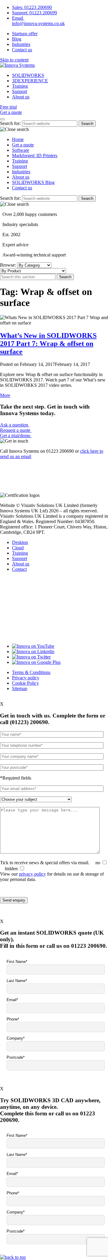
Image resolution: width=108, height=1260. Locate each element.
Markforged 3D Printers (34, 155)
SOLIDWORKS (28, 75)
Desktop (20, 542)
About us (20, 96)
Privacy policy (25, 677)
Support (19, 91)
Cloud (18, 547)
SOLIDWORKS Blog (33, 182)
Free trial (8, 106)
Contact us (22, 49)
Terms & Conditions (31, 672)
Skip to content (14, 59)
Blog (16, 38)
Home (18, 139)
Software (20, 150)
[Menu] (2, 119)
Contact (19, 569)
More (5, 395)
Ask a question (14, 424)
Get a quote (11, 112)
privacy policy (32, 873)
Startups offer (25, 33)
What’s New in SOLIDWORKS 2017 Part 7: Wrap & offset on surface (48, 343)
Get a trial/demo (16, 435)
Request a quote (16, 430)
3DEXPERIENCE (30, 80)
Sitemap (19, 688)
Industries (21, 44)
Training (20, 86)
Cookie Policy (25, 683)
